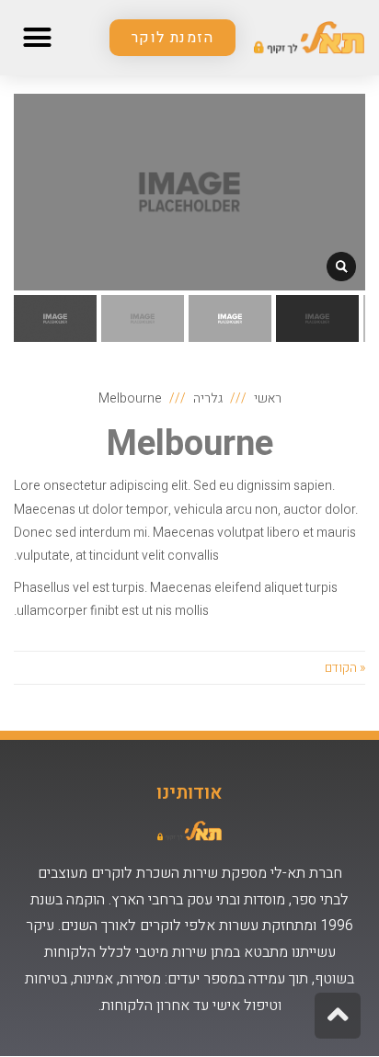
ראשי (267, 398)
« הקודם (345, 667)
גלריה (208, 398)
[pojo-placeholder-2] (341, 266)
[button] (172, 37)
